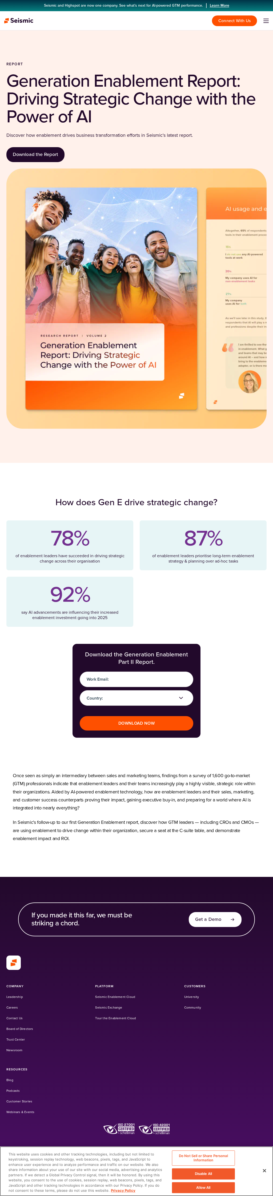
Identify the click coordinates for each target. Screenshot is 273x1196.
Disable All (203, 1173)
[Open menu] (266, 20)
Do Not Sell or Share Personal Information (203, 1158)
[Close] (264, 1171)
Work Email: (98, 679)
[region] (136, 1171)
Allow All (203, 1187)
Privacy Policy (123, 1190)
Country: (95, 698)
